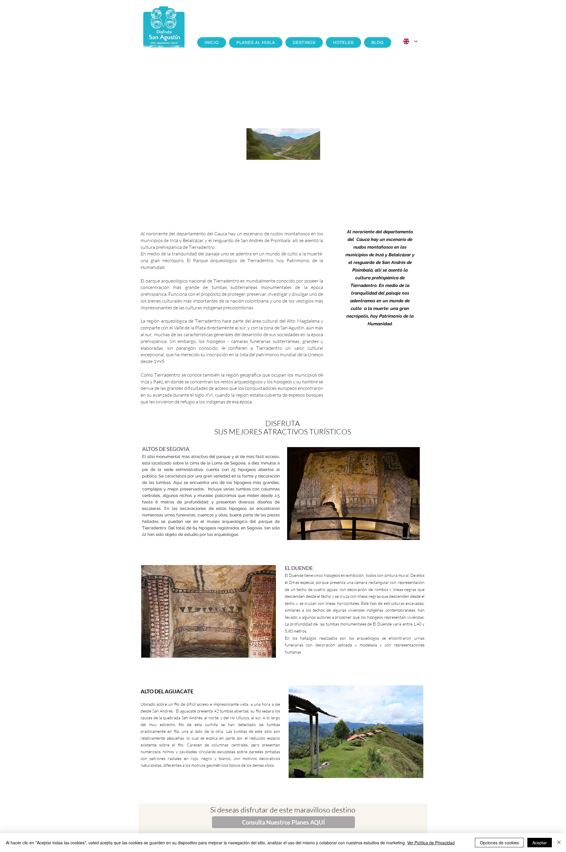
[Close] (558, 842)
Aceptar (539, 843)
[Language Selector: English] (410, 41)
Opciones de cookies (499, 843)
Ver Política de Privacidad (431, 843)
